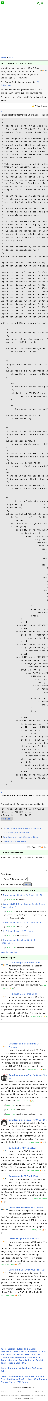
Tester (4, 1376)
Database (31, 1349)
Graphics (32, 1352)
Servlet (39, 1360)
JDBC (27, 1355)
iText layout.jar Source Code (16, 833)
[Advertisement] (24, 31)
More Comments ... (9, 952)
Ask (2, 1371)
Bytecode (21, 1349)
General (23, 1352)
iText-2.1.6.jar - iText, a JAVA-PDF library (22, 828)
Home (3, 58)
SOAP (3, 1363)
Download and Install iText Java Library (21, 837)
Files (3, 1379)
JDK (33, 1355)
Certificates (12, 1379)
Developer (13, 1376)
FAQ (19, 1382)
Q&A (35, 1379)
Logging (5, 1357)
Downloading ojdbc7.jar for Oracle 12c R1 (22, 922)
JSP (38, 1355)
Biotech (11, 1349)
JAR (37, 1376)
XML (24, 1363)
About (15, 1368)
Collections (25, 1368)
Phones (4, 1382)
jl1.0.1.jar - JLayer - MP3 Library (18, 931)
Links (29, 1379)
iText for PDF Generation (16, 841)
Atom (40, 1368)
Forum (25, 1382)
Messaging (20, 1357)
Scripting (13, 1360)
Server (31, 1360)
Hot (9, 1368)
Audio (4, 1349)
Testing (11, 1363)
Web (18, 1363)
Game (15, 1352)
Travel (12, 1382)
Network (31, 1357)
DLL (42, 1376)
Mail (12, 1357)
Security (23, 1360)
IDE (44, 1352)
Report (4, 1360)
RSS (34, 1368)
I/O (39, 1352)
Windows (29, 1376)
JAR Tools (6, 1355)
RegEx (22, 1379)
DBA (21, 1376)
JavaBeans (17, 1355)
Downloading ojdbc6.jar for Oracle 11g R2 (22, 895)
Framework (6, 1352)
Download (6, 819)
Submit (27, 884)
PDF (11, 58)
